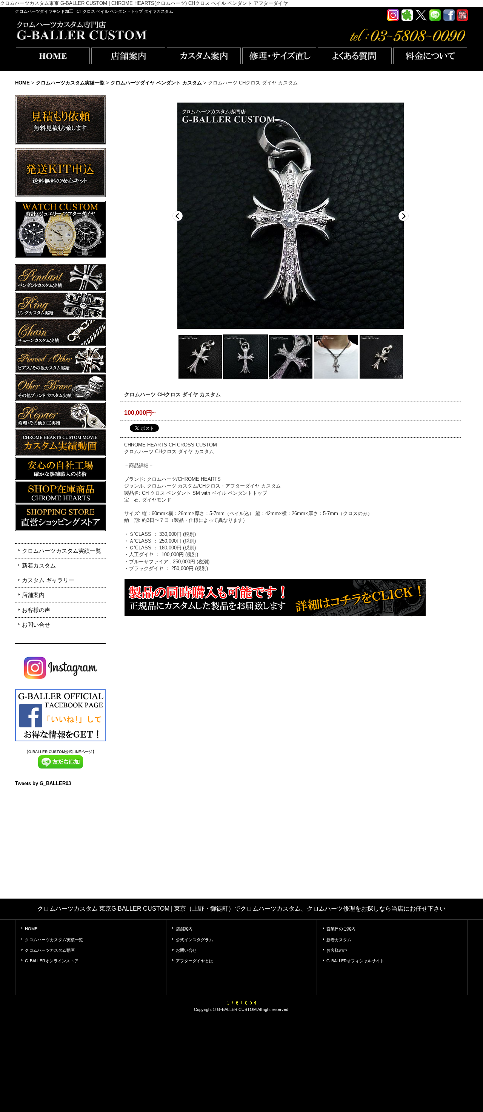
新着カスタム (39, 565)
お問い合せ (36, 624)
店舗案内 (33, 595)
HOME (31, 928)
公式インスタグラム (194, 939)
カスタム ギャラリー (48, 580)
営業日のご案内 (340, 928)
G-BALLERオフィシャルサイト (355, 961)
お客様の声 (36, 610)
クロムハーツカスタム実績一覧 (61, 551)
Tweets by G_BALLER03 (43, 783)
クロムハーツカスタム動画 (50, 950)
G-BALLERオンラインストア (51, 961)
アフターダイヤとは (194, 961)
